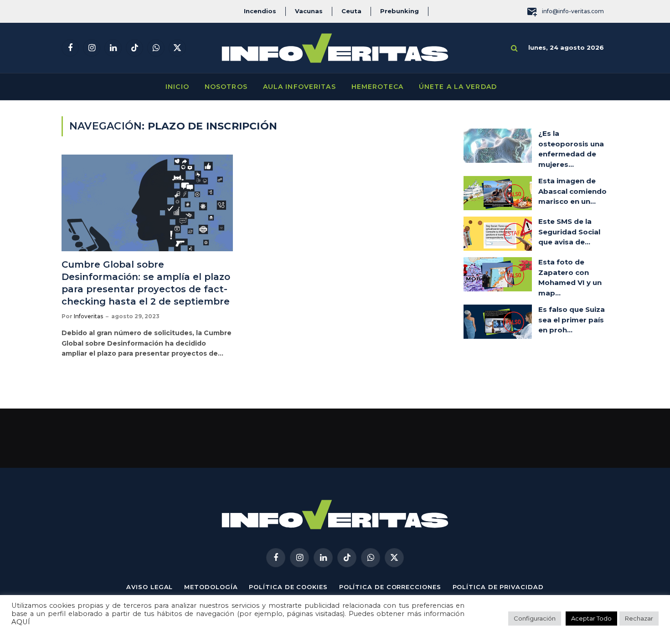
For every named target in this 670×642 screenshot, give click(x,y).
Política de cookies (288, 586)
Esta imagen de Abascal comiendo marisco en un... (572, 191)
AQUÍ (20, 622)
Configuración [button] (535, 618)
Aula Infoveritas (299, 87)
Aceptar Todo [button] (591, 618)
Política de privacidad (498, 586)
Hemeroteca (377, 87)
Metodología (210, 586)
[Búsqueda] (514, 48)
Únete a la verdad (458, 87)
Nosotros (226, 87)
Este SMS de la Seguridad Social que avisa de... (569, 231)
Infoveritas (88, 316)
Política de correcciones (390, 586)
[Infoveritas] (335, 48)
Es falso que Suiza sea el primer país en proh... (571, 319)
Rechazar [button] (639, 618)
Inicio (177, 87)
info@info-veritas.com (573, 11)
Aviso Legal (149, 586)
